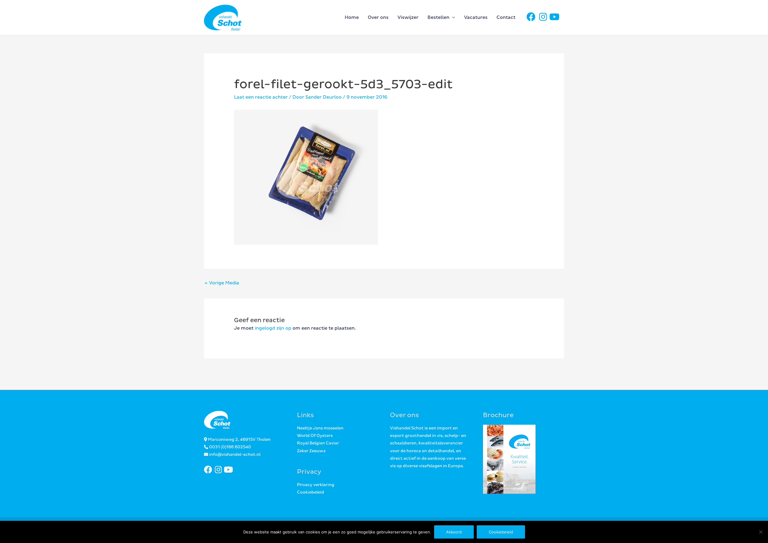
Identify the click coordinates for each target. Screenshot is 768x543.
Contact (505, 17)
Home (352, 17)
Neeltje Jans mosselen (320, 428)
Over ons (378, 17)
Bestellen (438, 17)
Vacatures (476, 17)
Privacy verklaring (315, 484)
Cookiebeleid (310, 492)
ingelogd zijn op (273, 328)
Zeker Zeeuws (311, 451)
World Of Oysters (315, 435)
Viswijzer (408, 17)
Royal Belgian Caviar (318, 443)
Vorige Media (222, 283)
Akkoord (454, 532)
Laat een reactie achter (261, 97)
